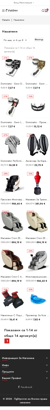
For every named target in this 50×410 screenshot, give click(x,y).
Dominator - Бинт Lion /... (15, 122)
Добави (12, 75)
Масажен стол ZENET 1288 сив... (20, 238)
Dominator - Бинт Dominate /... (18, 83)
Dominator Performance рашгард (19, 161)
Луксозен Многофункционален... (19, 199)
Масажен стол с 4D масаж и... (18, 276)
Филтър (39, 39)
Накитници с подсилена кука (17, 315)
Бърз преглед (20, 58)
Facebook (26, 387)
